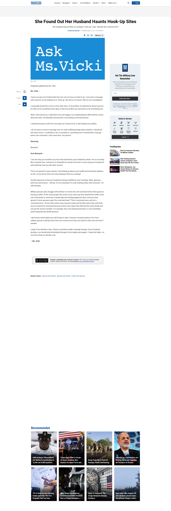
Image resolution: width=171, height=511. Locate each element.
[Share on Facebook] (84, 35)
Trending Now (115, 147)
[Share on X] (88, 35)
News (103, 3)
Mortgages (65, 3)
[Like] (25, 104)
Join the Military (85, 3)
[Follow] (25, 98)
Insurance (57, 3)
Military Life (111, 3)
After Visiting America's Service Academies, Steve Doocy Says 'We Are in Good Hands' (129, 161)
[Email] (91, 35)
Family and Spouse (74, 30)
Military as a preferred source (84, 261)
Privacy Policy (121, 106)
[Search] (128, 3)
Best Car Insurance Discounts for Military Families (129, 151)
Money (74, 3)
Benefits (95, 3)
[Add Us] (25, 92)
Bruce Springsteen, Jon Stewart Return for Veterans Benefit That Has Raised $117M (129, 169)
